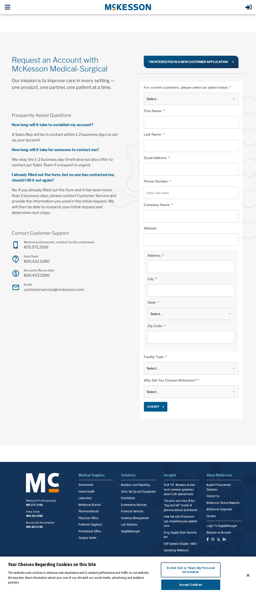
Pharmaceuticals (88, 511)
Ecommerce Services (134, 505)
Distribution (128, 498)
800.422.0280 (37, 261)
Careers (211, 516)
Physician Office (88, 518)
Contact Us (213, 496)
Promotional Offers (89, 531)
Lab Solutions (129, 524)
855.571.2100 (36, 247)
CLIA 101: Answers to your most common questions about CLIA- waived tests (179, 489)
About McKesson (219, 475)
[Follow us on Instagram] (212, 539)
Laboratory (85, 498)
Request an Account (218, 532)
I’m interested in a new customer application (188, 62)
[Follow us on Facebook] (207, 539)
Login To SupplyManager (221, 526)
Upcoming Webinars (176, 550)
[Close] (248, 575)
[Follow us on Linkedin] (224, 539)
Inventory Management (135, 518)
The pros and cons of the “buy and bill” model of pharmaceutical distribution (181, 505)
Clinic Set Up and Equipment (138, 491)
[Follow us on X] (218, 539)
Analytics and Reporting (135, 485)
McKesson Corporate (219, 509)
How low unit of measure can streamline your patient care (180, 521)
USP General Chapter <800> (180, 544)
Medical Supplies (91, 475)
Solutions (128, 475)
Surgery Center (87, 538)
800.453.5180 (37, 275)
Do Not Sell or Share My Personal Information (191, 570)
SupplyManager (130, 531)
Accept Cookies (190, 585)
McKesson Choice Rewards (223, 503)
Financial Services (132, 511)
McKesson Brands (89, 505)
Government (85, 485)
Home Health (86, 491)
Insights (170, 475)
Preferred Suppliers (90, 524)
